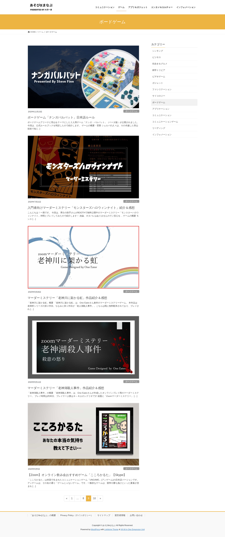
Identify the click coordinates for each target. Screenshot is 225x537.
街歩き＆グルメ (159, 63)
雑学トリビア (158, 70)
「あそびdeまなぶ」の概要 (43, 515)
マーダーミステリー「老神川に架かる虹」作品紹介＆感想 (67, 297)
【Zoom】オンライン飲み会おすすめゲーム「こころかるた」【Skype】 (77, 475)
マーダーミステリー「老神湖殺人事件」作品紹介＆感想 (66, 388)
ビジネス (156, 57)
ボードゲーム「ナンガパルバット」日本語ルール (61, 117)
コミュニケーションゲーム (165, 121)
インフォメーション (162, 134)
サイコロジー (158, 96)
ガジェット (157, 83)
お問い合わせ (136, 515)
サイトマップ (103, 515)
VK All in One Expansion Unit (133, 529)
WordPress (95, 529)
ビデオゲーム (158, 76)
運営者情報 (120, 515)
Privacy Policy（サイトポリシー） (76, 515)
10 (94, 499)
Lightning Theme (111, 529)
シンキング (157, 51)
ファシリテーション (162, 89)
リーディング (158, 128)
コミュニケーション (162, 115)
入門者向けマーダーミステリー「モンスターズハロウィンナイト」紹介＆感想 (81, 207)
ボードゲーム (131, 111)
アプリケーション (160, 109)
